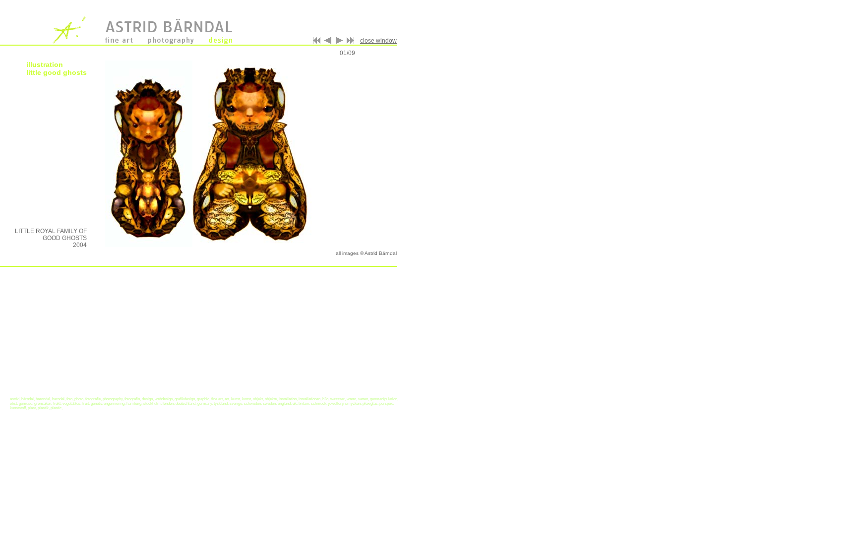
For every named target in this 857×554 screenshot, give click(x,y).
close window (378, 40)
